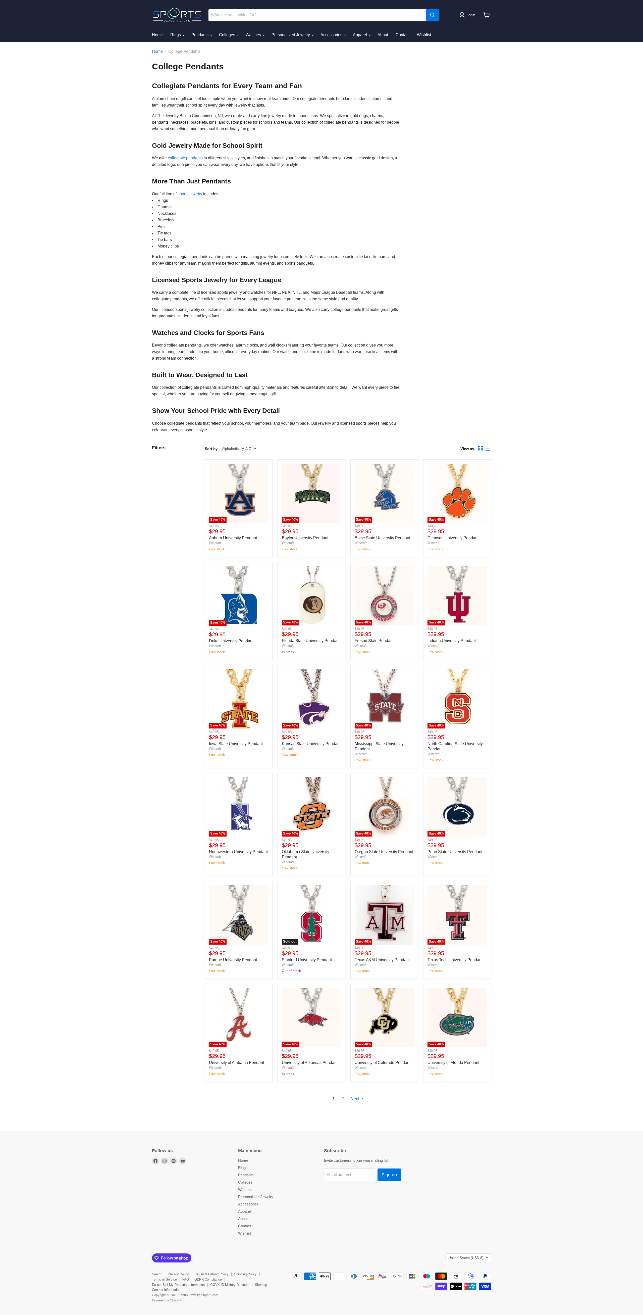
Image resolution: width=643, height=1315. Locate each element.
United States (466, 1258)
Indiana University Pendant (451, 641)
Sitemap (261, 1285)
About (383, 35)
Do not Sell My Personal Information (178, 1285)
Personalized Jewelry (291, 35)
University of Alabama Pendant (236, 1062)
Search (157, 1274)
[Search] (432, 15)
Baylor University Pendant (305, 538)
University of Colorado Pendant (382, 1062)
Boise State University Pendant (382, 538)
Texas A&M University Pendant (382, 960)
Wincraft (215, 543)
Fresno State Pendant (374, 641)
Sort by (211, 449)
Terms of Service (164, 1279)
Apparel (360, 35)
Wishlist (424, 35)
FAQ (185, 1279)
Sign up (389, 1174)
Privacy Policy (178, 1274)
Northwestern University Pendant (238, 852)
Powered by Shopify (166, 1300)
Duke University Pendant (231, 641)
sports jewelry (190, 194)
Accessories (331, 35)
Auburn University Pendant (233, 538)
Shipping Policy (245, 1274)
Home (157, 35)
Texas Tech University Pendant (455, 960)
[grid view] (480, 448)
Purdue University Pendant (233, 960)
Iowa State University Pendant (236, 744)
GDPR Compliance (208, 1279)
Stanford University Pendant (307, 960)
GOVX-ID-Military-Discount (229, 1285)
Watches (254, 35)
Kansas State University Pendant (311, 744)
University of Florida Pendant (453, 1062)
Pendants (200, 35)
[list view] (487, 448)
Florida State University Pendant (311, 641)
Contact (402, 35)
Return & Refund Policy (211, 1274)
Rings (176, 35)
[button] (468, 15)
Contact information (166, 1290)
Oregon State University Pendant (384, 852)
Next (355, 1099)
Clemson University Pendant (452, 538)
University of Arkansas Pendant (310, 1062)
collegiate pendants (185, 158)
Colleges (227, 35)
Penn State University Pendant (454, 852)
